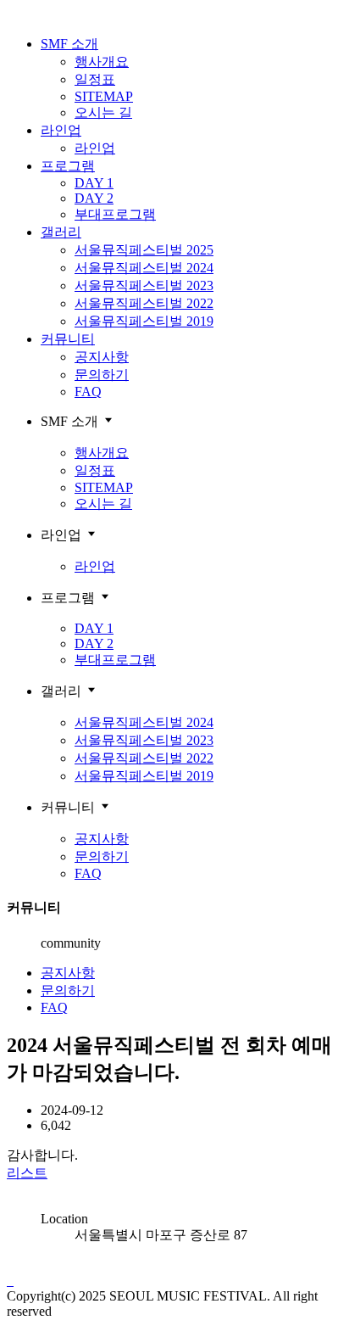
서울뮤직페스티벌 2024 (144, 267)
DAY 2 (94, 198)
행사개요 (102, 61)
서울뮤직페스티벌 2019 (144, 321)
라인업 (61, 130)
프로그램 (68, 166)
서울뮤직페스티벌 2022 (144, 303)
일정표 (95, 79)
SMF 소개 (69, 43)
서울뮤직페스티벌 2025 (144, 250)
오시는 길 (103, 112)
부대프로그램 (115, 214)
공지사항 (102, 357)
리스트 (27, 1173)
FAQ (88, 391)
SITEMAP (104, 96)
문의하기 (102, 374)
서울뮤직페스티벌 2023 (144, 285)
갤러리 (61, 232)
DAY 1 (94, 183)
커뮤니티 (68, 339)
